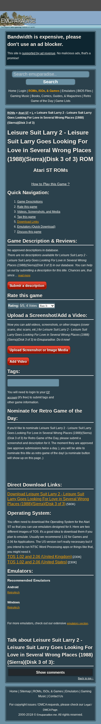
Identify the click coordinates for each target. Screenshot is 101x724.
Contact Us (55, 696)
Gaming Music (19, 96)
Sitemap (25, 691)
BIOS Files (84, 91)
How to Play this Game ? (50, 184)
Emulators (68, 91)
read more (24, 275)
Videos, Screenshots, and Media (38, 211)
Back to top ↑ (86, 678)
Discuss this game (29, 232)
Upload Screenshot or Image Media (39, 349)
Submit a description (27, 285)
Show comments (50, 672)
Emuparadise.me (47, 714)
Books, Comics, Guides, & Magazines (56, 96)
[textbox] (29, 383)
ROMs (11, 112)
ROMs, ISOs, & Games (44, 91)
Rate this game (27, 207)
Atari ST (23, 112)
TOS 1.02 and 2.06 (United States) (37, 562)
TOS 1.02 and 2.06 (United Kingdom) (39, 557)
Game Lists (62, 101)
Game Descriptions (30, 201)
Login (22, 91)
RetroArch (13, 592)
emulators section (77, 623)
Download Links (28, 221)
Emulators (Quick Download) (36, 226)
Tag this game (26, 217)
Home (12, 91)
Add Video (18, 361)
